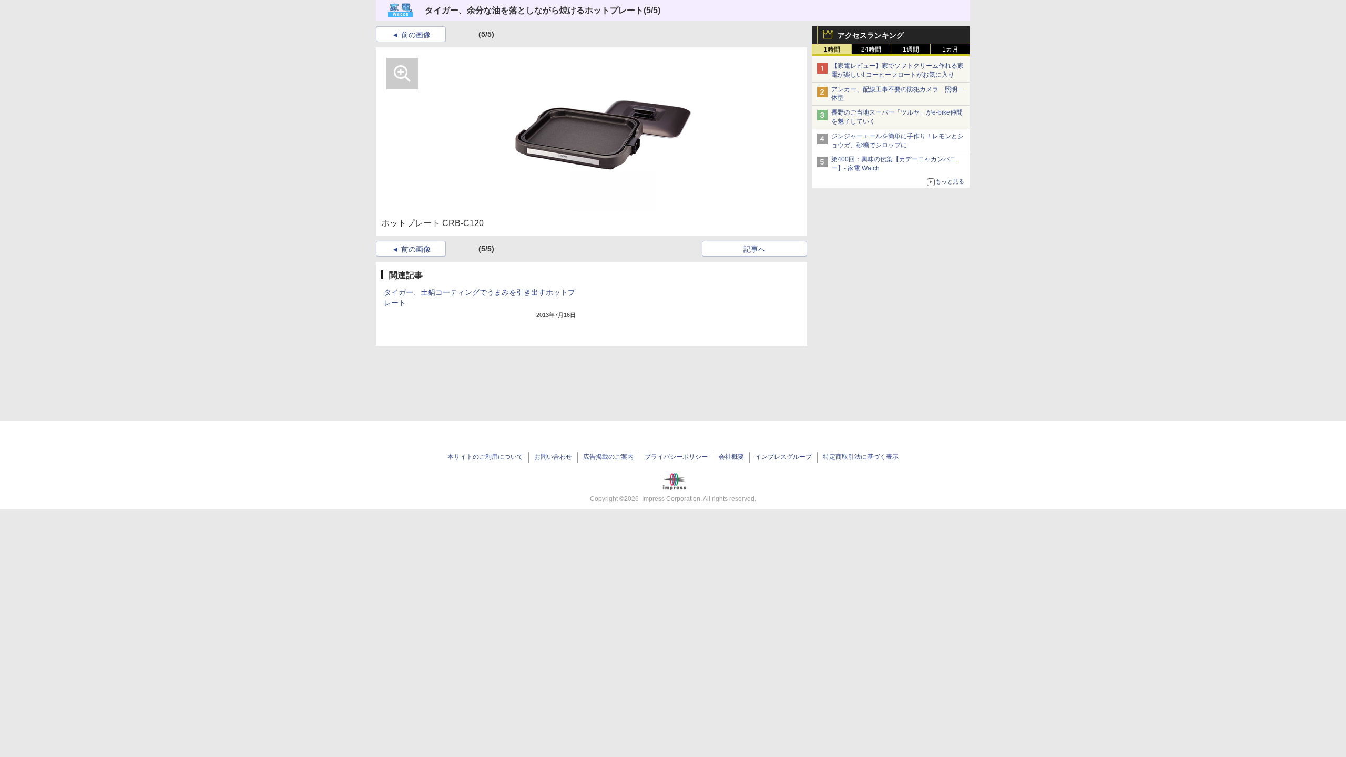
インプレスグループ (783, 457)
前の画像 (416, 34)
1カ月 (950, 49)
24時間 (871, 49)
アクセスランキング (871, 35)
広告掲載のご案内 (608, 457)
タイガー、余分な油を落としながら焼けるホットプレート (534, 10)
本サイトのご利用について (485, 457)
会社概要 (731, 457)
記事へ (754, 249)
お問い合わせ (553, 457)
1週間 (911, 49)
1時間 (832, 49)
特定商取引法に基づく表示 (861, 457)
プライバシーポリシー (676, 457)
